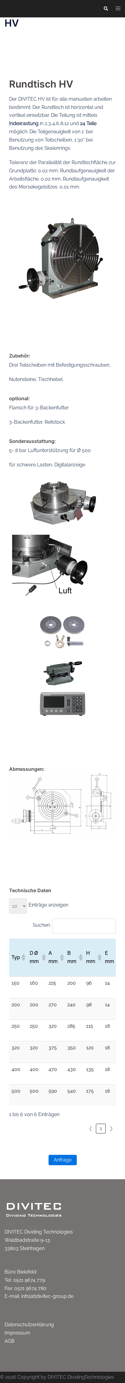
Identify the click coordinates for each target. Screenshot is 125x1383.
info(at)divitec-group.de (47, 1296)
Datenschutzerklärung (29, 1324)
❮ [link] (91, 1128)
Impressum (17, 1333)
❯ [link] (111, 1128)
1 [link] (101, 1128)
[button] (105, 8)
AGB (10, 1341)
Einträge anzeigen (48, 905)
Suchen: (42, 925)
